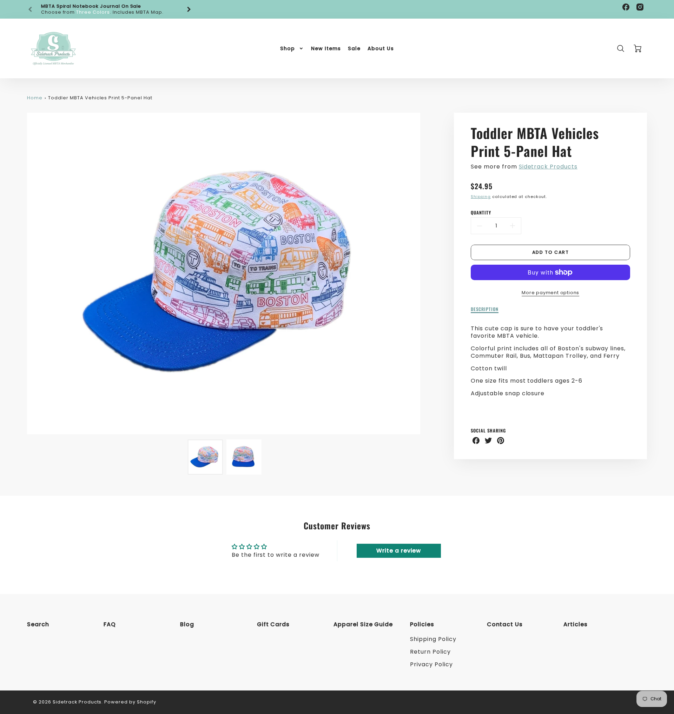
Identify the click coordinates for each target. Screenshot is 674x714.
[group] (109, 9)
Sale (354, 48)
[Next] (188, 9)
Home (34, 98)
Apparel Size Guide (363, 624)
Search (38, 624)
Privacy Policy (431, 664)
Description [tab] (484, 309)
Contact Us (505, 624)
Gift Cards (273, 624)
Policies (422, 624)
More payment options (550, 293)
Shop (287, 48)
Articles (575, 624)
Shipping (481, 196)
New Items (326, 48)
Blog (187, 624)
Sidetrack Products (548, 167)
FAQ (110, 624)
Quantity (481, 213)
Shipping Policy (433, 639)
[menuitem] (292, 48)
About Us (381, 48)
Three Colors (93, 12)
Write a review (398, 551)
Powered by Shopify (130, 702)
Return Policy (430, 652)
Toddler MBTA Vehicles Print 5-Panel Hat (100, 98)
